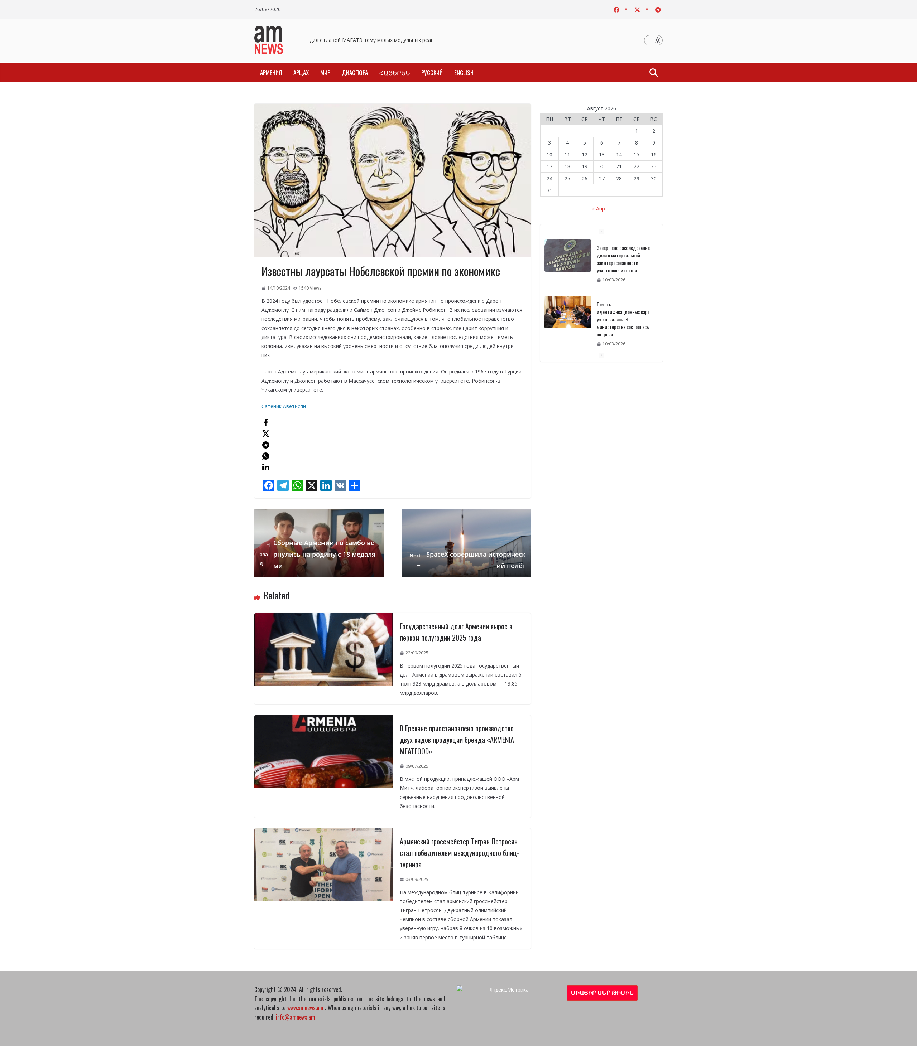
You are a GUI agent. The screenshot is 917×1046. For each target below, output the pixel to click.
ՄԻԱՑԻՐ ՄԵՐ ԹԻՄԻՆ (602, 993)
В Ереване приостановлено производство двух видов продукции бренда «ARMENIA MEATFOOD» (457, 739)
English (464, 72)
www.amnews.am (305, 1007)
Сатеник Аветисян (283, 406)
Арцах (301, 72)
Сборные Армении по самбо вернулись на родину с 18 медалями (317, 554)
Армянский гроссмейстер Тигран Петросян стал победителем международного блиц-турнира (459, 853)
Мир (325, 72)
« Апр (598, 208)
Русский (432, 72)
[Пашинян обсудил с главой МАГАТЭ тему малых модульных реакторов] (567, 320)
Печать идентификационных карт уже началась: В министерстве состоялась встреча (623, 262)
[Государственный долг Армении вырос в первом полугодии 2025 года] (323, 617)
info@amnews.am (295, 1017)
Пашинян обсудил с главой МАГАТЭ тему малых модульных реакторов (359, 40)
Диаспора (355, 72)
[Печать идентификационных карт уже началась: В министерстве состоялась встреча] (567, 255)
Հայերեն (394, 72)
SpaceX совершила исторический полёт (467, 560)
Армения (271, 72)
